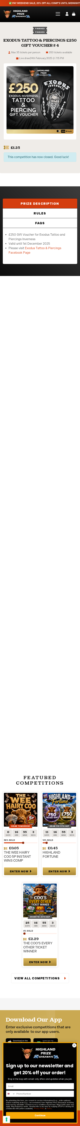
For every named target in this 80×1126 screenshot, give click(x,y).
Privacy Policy (39, 1108)
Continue (40, 1115)
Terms (49, 1108)
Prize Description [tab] (40, 203)
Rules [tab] (40, 213)
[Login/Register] (67, 13)
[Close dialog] (74, 1045)
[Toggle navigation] (57, 13)
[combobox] (10, 1094)
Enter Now (19, 871)
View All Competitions (37, 978)
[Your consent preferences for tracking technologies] (6, 1119)
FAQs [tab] (40, 223)
